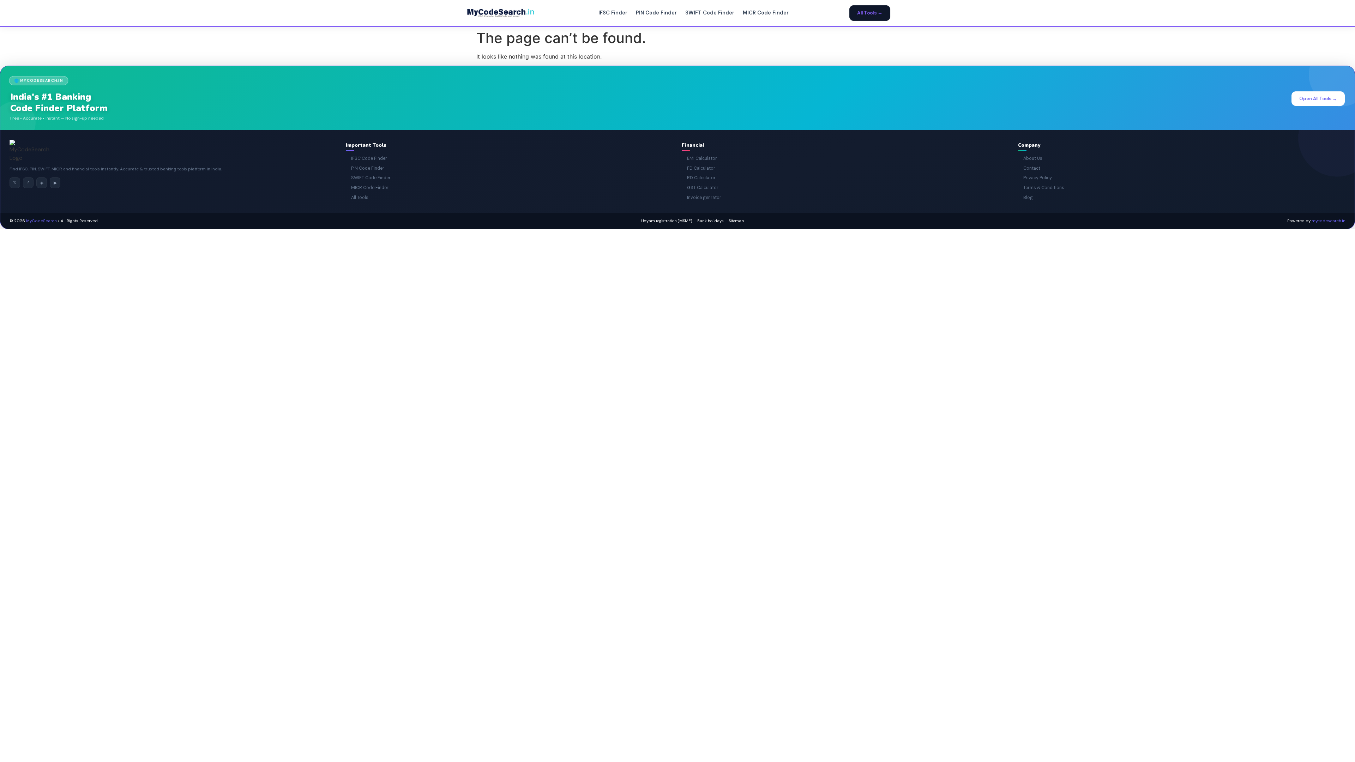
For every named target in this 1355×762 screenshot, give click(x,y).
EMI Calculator (699, 158)
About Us (1030, 158)
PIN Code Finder (656, 13)
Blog (1025, 197)
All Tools (357, 197)
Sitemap (736, 220)
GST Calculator (700, 187)
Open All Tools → (1318, 99)
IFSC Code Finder (366, 158)
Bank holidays (710, 220)
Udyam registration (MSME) (666, 220)
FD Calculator (698, 168)
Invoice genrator (701, 197)
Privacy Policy (1035, 178)
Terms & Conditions (1041, 187)
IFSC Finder (612, 13)
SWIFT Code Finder (709, 13)
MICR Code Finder (766, 13)
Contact (1029, 168)
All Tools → (869, 13)
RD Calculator (699, 178)
